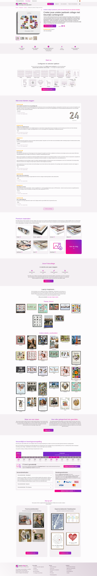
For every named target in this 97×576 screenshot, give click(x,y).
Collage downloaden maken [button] (71, 466)
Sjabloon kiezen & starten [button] (48, 89)
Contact (52, 572)
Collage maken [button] (48, 430)
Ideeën (35, 568)
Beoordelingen (53, 566)
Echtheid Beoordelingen (71, 566)
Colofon (68, 572)
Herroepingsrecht (70, 571)
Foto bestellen (36, 571)
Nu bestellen (18, 454)
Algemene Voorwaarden (71, 568)
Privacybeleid (69, 569)
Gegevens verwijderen (55, 569)
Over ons (52, 568)
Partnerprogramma (53, 574)
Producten (36, 569)
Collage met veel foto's (38, 572)
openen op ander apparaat (39, 566)
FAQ (52, 571)
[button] (18, 38)
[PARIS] (64, 82)
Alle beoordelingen (49, 208)
